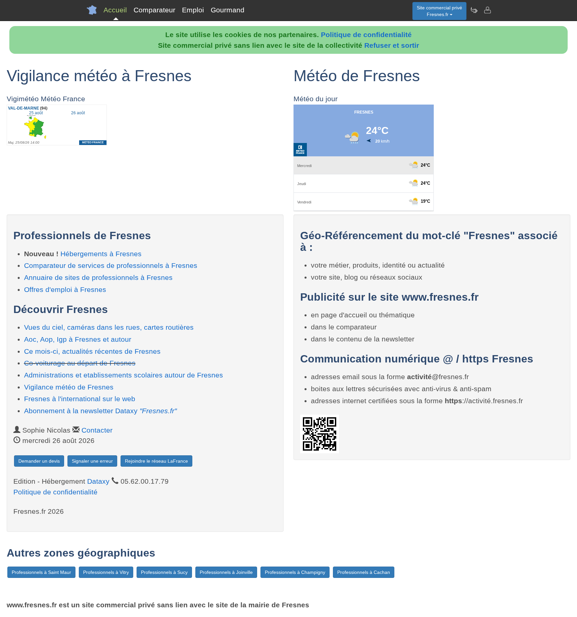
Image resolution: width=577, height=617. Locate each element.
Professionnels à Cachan (363, 572)
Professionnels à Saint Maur (41, 572)
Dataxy (98, 481)
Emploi (193, 10)
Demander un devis (39, 461)
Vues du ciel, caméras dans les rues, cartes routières (109, 327)
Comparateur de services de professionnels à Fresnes (110, 265)
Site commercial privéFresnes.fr (439, 11)
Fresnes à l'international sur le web (79, 399)
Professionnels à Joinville (226, 572)
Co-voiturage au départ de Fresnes (80, 363)
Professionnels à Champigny (295, 572)
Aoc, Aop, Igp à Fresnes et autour (77, 339)
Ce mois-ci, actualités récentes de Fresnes (92, 351)
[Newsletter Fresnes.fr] (473, 10)
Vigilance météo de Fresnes (69, 387)
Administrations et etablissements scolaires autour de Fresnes (123, 375)
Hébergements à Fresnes (101, 254)
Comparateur (154, 10)
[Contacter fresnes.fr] (487, 10)
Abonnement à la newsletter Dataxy (100, 411)
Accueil (115, 10)
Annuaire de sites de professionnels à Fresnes (98, 277)
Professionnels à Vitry (106, 572)
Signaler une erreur (92, 461)
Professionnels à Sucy (164, 572)
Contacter (97, 430)
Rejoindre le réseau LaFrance (156, 461)
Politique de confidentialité (366, 34)
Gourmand (227, 10)
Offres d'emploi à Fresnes (65, 289)
